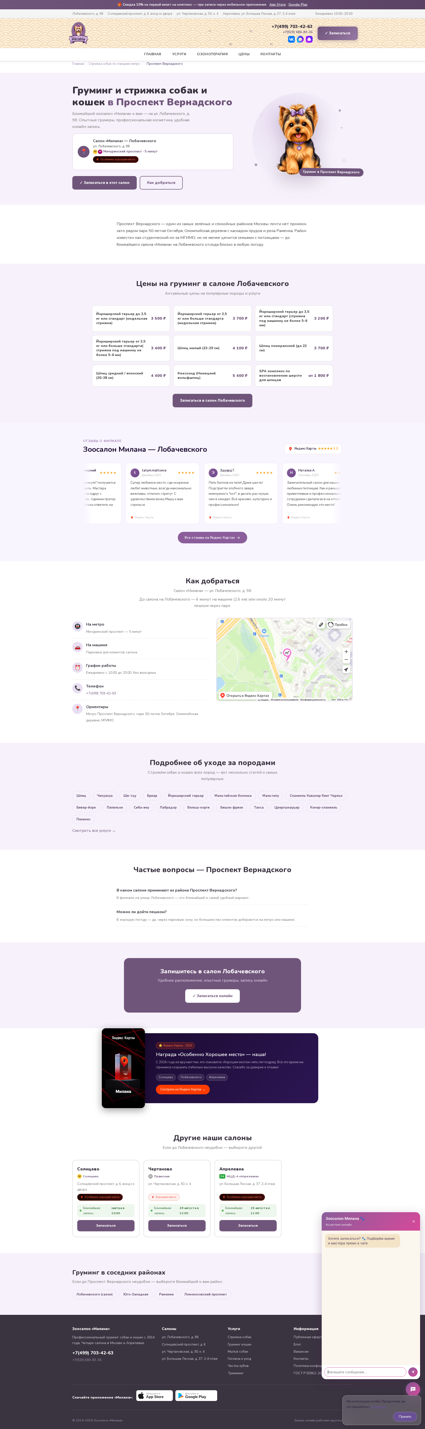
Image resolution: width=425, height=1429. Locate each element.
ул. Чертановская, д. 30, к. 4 (197, 14)
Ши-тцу (129, 795)
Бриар (152, 795)
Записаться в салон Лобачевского (212, 400)
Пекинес (83, 819)
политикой (378, 1407)
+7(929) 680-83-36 (87, 1360)
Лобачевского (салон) (94, 1294)
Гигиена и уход (239, 1358)
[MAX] (300, 39)
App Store (277, 4)
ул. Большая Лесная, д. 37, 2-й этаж (190, 1358)
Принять (405, 1417)
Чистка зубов (238, 1365)
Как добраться (161, 182)
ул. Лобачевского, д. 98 (180, 1337)
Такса (259, 807)
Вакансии (301, 1351)
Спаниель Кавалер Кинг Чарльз (316, 795)
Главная (152, 54)
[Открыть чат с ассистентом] (413, 1389)
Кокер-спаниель (323, 807)
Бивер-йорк (86, 807)
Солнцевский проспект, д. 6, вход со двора (140, 14)
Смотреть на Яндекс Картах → (182, 1089)
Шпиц (81, 795)
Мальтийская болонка (233, 795)
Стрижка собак (239, 1337)
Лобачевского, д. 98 (87, 14)
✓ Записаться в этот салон (104, 182)
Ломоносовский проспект (205, 1294)
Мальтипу (270, 795)
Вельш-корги (198, 807)
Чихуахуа (105, 795)
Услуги (179, 54)
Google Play (297, 4)
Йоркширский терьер (186, 795)
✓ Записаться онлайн (212, 995)
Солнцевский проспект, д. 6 (184, 1344)
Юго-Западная (135, 1294)
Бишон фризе (231, 807)
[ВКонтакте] (291, 39)
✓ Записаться (337, 33)
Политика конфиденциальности (319, 1365)
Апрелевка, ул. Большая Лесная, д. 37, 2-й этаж (259, 14)
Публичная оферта (308, 1337)
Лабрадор (168, 807)
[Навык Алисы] (309, 39)
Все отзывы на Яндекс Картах (210, 537)
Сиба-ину (141, 807)
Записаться (106, 1225)
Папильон (115, 807)
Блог (297, 1344)
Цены (244, 54)
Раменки (166, 1294)
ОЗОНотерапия (212, 54)
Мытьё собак (238, 1351)
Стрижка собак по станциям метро (114, 64)
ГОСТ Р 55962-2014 (309, 1373)
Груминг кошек (239, 1344)
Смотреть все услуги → (94, 830)
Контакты (270, 54)
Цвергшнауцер (286, 807)
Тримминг (236, 1373)
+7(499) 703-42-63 (292, 26)
